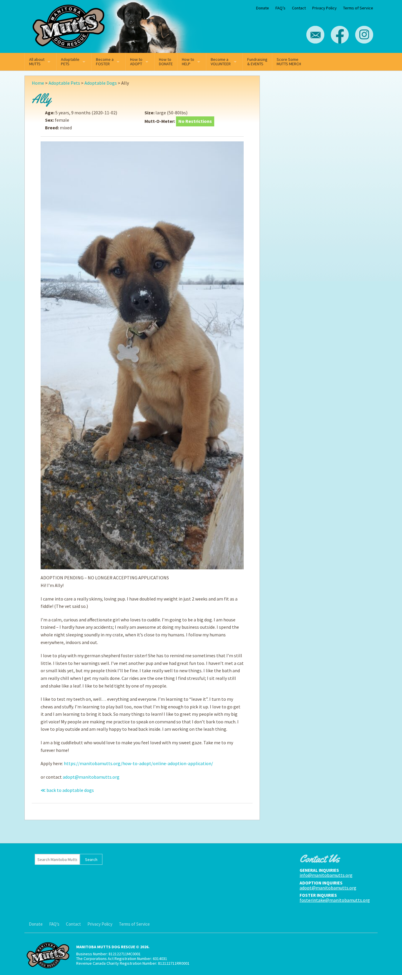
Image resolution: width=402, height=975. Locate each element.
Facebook (340, 35)
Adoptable (70, 61)
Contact (299, 8)
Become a (105, 61)
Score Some (289, 61)
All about (36, 61)
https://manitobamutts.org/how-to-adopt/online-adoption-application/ (138, 763)
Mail (315, 35)
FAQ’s (280, 8)
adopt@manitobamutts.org (91, 777)
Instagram (364, 35)
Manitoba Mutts (68, 25)
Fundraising (257, 61)
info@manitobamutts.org (326, 875)
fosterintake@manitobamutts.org (335, 900)
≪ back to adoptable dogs (67, 790)
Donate (262, 8)
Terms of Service (358, 8)
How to (136, 61)
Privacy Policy (324, 8)
